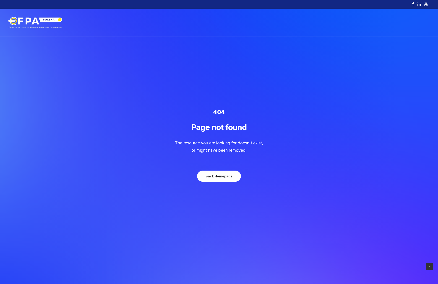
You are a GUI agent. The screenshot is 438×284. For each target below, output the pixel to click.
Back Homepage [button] (219, 176)
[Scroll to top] (429, 266)
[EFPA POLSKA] (35, 22)
